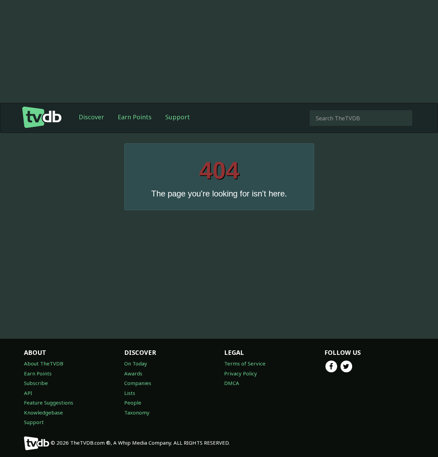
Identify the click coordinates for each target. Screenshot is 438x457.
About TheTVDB (43, 363)
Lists (129, 392)
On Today (135, 363)
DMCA (231, 383)
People (132, 402)
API (28, 392)
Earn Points (135, 117)
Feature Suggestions (48, 402)
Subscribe (36, 383)
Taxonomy (137, 412)
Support (177, 117)
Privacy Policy (240, 373)
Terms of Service (245, 363)
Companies (137, 383)
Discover (91, 117)
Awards (133, 373)
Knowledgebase (43, 412)
